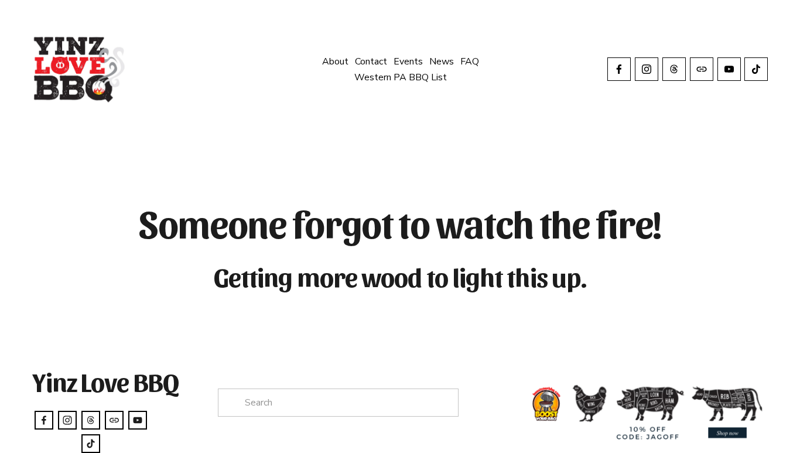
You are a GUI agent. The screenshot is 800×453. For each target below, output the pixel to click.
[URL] (701, 69)
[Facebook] (619, 69)
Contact (371, 61)
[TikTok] (756, 69)
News (441, 61)
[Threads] (674, 69)
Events (408, 61)
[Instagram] (646, 69)
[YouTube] (729, 69)
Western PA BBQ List (400, 77)
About (335, 61)
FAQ (469, 61)
